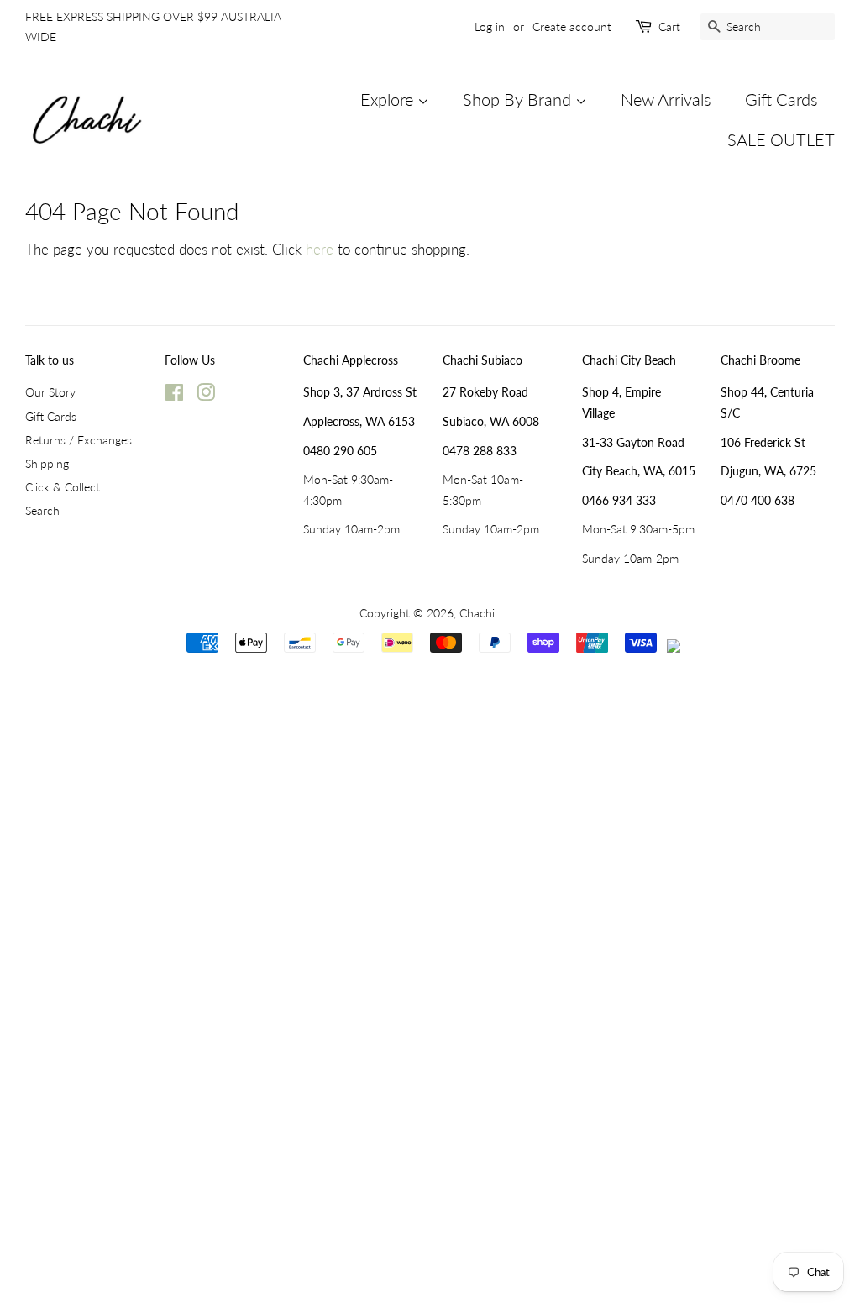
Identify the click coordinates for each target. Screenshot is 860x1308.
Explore (388, 99)
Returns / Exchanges (78, 440)
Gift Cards (781, 99)
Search (42, 510)
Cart (669, 26)
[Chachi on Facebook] (174, 395)
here (319, 249)
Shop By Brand (519, 99)
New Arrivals (666, 99)
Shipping (47, 463)
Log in (490, 26)
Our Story (50, 392)
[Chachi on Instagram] (206, 395)
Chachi (478, 613)
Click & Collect (62, 487)
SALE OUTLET (781, 139)
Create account (571, 26)
